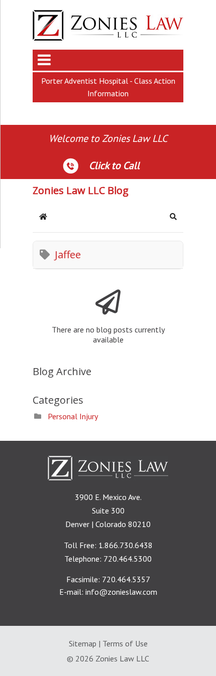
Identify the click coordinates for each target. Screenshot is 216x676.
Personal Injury (73, 416)
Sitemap (82, 643)
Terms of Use (125, 643)
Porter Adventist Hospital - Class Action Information (108, 87)
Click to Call (114, 165)
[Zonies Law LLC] (108, 38)
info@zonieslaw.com (121, 592)
